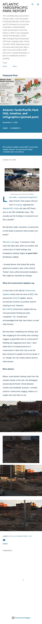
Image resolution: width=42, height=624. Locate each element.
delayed (6, 208)
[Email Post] (4, 541)
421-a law (10, 242)
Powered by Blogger (22, 618)
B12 (30, 536)
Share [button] (5, 128)
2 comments (15, 128)
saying (19, 205)
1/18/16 (9, 309)
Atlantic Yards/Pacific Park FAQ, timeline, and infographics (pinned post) (21, 113)
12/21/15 (15, 298)
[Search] (32, 4)
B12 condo (14, 208)
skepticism (32, 197)
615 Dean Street (21, 536)
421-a (11, 536)
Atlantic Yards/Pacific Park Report (15, 7)
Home (5, 66)
